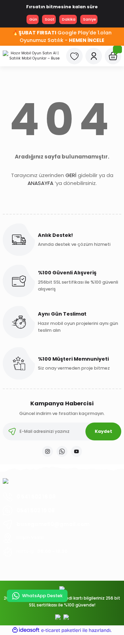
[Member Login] (93, 56)
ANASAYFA (40, 183)
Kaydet (103, 431)
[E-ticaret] (61, 630)
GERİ (70, 175)
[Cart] (113, 56)
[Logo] (32, 56)
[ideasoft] (26, 630)
